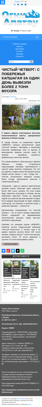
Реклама (19, 54)
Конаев (17, 1)
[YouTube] (22, 4)
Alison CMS (20, 399)
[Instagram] (14, 4)
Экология (13, 97)
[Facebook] (18, 4)
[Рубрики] (2, 2)
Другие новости (21, 256)
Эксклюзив (19, 49)
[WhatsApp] (22, 251)
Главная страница (20, 44)
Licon (29, 404)
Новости (19, 46)
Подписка (19, 56)
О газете (19, 51)
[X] (18, 251)
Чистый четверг (10, 244)
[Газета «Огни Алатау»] (21, 18)
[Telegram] (25, 4)
